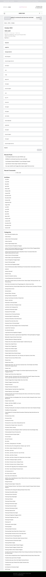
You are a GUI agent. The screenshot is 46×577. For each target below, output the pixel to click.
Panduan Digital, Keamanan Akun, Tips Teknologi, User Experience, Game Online (20, 355)
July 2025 (7, 207)
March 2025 (7, 216)
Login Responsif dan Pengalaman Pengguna (13, 332)
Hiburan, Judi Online (9, 300)
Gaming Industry (8, 291)
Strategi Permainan (8, 481)
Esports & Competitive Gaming (11, 275)
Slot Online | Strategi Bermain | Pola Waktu (13, 443)
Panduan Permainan (9, 384)
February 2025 (7, 218)
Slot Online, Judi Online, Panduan (11, 455)
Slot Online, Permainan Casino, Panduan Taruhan (14, 464)
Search (6, 147)
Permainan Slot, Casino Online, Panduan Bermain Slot (15, 422)
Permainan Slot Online (9, 420)
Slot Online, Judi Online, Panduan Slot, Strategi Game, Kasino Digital (17, 457)
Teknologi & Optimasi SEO (10, 510)
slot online (7, 116)
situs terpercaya (8, 120)
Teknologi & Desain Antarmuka (11, 494)
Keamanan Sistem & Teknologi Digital (12, 323)
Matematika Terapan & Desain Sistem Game (13, 337)
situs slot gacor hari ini (9, 61)
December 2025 (8, 195)
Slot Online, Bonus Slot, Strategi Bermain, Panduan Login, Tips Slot (17, 445)
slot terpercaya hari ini (9, 471)
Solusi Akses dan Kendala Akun (11, 475)
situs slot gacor (8, 88)
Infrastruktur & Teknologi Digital (11, 302)
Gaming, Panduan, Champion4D (11, 295)
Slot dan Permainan (8, 439)
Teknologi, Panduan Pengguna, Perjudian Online (14, 547)
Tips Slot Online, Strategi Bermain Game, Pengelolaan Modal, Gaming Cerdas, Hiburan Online (22, 555)
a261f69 (7, 33)
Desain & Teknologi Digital (10, 262)
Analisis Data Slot (8, 241)
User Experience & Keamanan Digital (12, 567)
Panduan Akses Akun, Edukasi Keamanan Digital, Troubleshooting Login (18, 341)
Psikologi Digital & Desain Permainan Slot (13, 432)
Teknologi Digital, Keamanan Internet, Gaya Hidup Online (15, 533)
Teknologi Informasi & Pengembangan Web (13, 535)
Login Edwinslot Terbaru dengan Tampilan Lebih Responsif (27, 1)
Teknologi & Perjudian (9, 519)
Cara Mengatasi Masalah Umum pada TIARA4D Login (15, 156)
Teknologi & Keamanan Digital (10, 505)
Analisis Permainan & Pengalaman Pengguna (13, 245)
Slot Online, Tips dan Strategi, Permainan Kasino (14, 468)
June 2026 (7, 181)
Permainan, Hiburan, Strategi (10, 427)
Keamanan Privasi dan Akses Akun (11, 321)
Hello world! (7, 31)
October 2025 (7, 200)
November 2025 (8, 197)
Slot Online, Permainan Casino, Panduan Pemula (14, 462)
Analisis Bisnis (8, 236)
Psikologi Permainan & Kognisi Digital (12, 434)
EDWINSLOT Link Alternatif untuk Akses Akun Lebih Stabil (17, 17)
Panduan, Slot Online (9, 405)
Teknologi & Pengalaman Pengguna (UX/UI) (13, 515)
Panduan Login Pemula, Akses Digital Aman (13, 374)
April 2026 (7, 186)
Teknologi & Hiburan (9, 499)
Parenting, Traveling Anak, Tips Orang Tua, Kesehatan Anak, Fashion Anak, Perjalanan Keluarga (22, 407)
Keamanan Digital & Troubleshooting (12, 316)
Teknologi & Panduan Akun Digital (11, 512)
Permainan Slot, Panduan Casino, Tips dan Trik (13, 425)
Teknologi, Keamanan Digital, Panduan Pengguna (14, 545)
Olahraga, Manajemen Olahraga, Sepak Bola (13, 339)
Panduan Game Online (9, 362)
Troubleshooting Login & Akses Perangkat (13, 557)
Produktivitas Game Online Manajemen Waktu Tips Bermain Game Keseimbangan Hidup (21, 429)
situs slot (7, 102)
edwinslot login (8, 273)
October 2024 (7, 227)
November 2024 (8, 225)
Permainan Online (8, 418)
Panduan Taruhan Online (9, 400)
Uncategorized (7, 564)
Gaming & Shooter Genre (9, 288)
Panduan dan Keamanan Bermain (11, 350)
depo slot (7, 79)
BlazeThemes (20, 574)
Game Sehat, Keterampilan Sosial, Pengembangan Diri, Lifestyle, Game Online (19, 284)
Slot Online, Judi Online (9, 450)
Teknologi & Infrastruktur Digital (11, 503)
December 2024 (8, 223)
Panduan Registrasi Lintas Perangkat (12, 391)
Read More (6, 37)
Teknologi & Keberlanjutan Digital (11, 508)
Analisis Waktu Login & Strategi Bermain (12, 257)
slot (6, 70)
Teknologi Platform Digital (10, 542)
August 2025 (7, 204)
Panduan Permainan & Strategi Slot (11, 386)
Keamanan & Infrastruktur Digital (11, 309)
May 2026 (7, 184)
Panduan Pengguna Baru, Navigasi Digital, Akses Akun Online (16, 379)
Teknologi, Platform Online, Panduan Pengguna (13, 549)
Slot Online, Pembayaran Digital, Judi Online (13, 459)
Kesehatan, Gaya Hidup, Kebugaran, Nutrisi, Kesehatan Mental (16, 325)
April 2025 (7, 213)
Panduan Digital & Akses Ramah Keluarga (13, 353)
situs (6, 74)
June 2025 (7, 209)
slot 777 (6, 97)
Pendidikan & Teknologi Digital (10, 410)
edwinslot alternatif (8, 271)
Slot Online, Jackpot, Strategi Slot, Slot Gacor (13, 448)
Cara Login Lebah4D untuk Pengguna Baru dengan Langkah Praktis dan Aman (19, 166)
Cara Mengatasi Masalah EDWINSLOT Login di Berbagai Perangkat (17, 161)
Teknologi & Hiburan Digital (10, 501)
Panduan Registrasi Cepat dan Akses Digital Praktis (14, 389)
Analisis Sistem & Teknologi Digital (11, 255)
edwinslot (7, 269)
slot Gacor (7, 65)
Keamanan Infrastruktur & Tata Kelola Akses (13, 318)
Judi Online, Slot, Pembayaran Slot (11, 307)
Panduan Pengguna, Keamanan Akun (12, 382)
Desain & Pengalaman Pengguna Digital (12, 259)
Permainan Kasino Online (9, 415)
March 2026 (7, 188)
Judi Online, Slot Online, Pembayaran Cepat (13, 304)
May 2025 (7, 211)
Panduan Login (8, 368)
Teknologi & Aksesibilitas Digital (11, 492)
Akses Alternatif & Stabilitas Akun (11, 234)
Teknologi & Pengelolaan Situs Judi (11, 517)
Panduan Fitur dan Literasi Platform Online (13, 357)
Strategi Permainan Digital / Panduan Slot (13, 483)
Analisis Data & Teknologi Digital (11, 238)
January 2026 (7, 193)
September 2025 (8, 202)
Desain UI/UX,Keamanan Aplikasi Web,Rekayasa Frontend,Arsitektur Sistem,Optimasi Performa (23, 266)
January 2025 (7, 220)
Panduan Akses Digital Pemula (11, 344)
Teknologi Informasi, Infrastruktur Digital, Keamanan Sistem (16, 538)
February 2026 (7, 190)
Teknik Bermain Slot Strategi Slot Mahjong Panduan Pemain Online (17, 489)
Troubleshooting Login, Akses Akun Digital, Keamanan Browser (17, 560)
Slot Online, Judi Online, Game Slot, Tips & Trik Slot (14, 452)
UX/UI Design (7, 569)
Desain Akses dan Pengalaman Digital (12, 264)
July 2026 (7, 179)
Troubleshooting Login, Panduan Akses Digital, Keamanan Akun (17, 562)
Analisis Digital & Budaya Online (11, 243)
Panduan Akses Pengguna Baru (11, 346)
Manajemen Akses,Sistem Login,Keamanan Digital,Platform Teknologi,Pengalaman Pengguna (22, 334)
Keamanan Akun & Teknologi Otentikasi (12, 314)
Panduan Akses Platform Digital (11, 348)
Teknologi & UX (8, 522)
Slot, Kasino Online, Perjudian (10, 473)
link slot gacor (7, 56)
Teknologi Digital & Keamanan (10, 528)
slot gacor (7, 83)
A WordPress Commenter (10, 172)
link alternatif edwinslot (9, 330)
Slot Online (7, 441)
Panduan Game (8, 360)
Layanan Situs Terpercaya (10, 327)
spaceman (7, 125)
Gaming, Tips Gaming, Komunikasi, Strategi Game (14, 298)
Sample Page (22, 13)
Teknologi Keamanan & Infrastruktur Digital (13, 540)
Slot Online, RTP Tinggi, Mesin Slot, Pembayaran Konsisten (16, 466)
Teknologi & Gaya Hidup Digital (11, 496)
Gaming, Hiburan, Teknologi (10, 293)
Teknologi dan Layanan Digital (10, 524)
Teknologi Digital (8, 526)
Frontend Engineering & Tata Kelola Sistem (13, 278)
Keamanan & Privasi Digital (10, 311)
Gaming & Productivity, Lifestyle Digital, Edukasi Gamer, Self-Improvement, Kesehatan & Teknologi (23, 286)
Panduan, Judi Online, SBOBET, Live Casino (13, 403)
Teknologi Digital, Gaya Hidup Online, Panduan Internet (15, 531)
